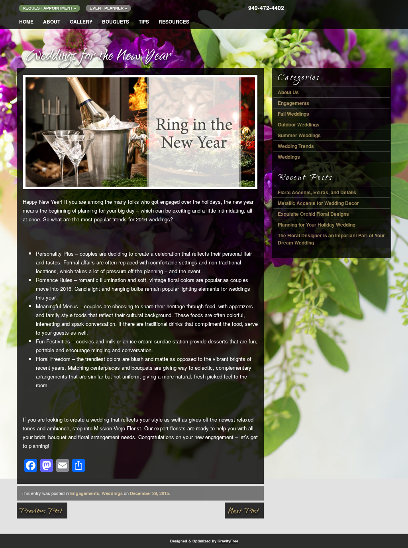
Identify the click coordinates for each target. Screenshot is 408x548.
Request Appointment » (49, 8)
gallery (81, 21)
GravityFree (228, 541)
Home (26, 21)
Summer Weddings (299, 135)
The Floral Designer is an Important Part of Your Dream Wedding (331, 239)
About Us (288, 92)
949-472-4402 (266, 8)
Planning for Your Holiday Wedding (316, 224)
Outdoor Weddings (299, 124)
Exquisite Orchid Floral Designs (313, 213)
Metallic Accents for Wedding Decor (318, 203)
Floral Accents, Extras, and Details (317, 192)
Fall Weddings (293, 113)
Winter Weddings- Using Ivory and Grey (42, 513)
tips (144, 21)
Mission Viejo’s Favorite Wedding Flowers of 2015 (248, 513)
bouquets (115, 21)
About (51, 21)
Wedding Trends (296, 146)
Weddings (112, 493)
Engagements (84, 493)
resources (174, 21)
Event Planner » (108, 8)
